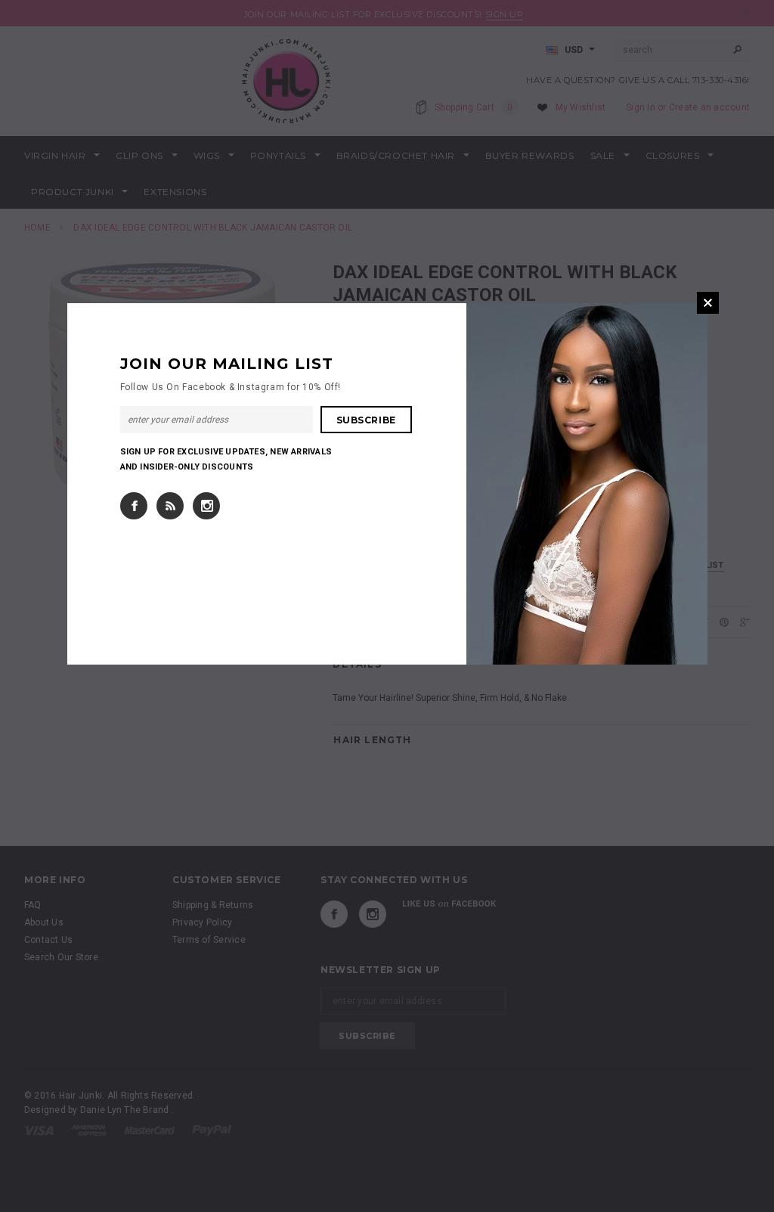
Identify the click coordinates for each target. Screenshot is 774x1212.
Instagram (206, 505)
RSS (170, 505)
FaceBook (133, 505)
